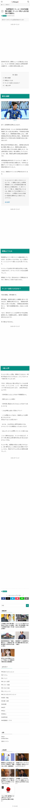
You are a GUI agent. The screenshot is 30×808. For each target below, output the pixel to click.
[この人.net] (15, 2)
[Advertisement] (15, 40)
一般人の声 (8, 85)
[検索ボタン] (28, 2)
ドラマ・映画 (6, 684)
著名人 (4, 714)
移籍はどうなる (9, 80)
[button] (3, 598)
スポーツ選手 (6, 681)
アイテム (5, 675)
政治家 (4, 704)
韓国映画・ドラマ (7, 720)
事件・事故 (6, 697)
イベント (5, 678)
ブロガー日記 (6, 688)
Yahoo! (2, 736)
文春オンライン (5, 741)
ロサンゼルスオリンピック (9, 694)
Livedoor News (4, 738)
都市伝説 (4, 15)
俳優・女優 (6, 701)
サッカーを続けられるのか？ (12, 83)
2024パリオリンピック (8, 671)
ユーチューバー (7, 691)
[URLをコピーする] (26, 598)
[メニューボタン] (1, 2)
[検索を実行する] (27, 605)
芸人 (4, 710)
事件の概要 (8, 77)
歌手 (4, 707)
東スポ (15, 120)
